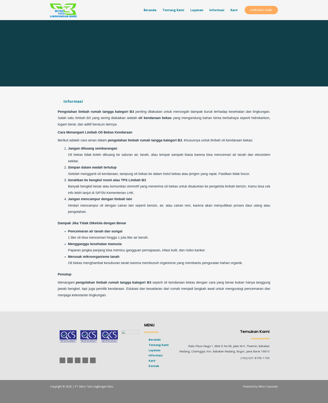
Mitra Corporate (268, 386)
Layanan (196, 10)
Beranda (150, 10)
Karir (234, 10)
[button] (261, 10)
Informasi (216, 10)
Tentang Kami (173, 10)
